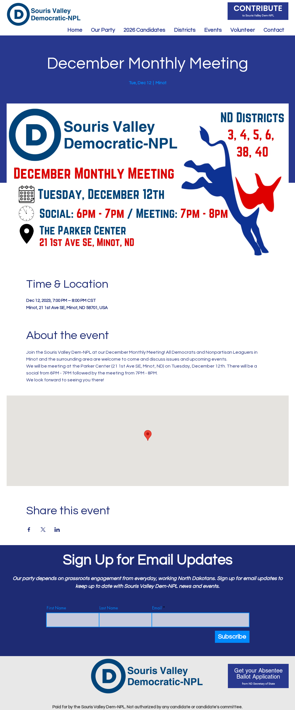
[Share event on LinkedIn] (57, 529)
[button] (144, 30)
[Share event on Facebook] (29, 529)
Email (157, 608)
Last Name (108, 608)
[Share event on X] (43, 529)
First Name (56, 608)
